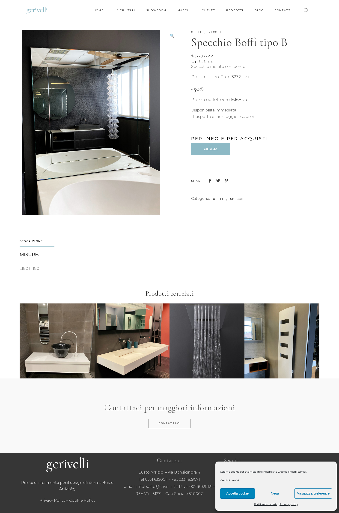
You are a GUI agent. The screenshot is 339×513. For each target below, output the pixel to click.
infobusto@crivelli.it (155, 486)
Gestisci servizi (229, 480)
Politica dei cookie (265, 504)
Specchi (214, 32)
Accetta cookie (237, 493)
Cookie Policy (82, 500)
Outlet (197, 32)
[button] (172, 35)
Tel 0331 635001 (153, 479)
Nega (275, 493)
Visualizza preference (313, 493)
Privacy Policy (52, 500)
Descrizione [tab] (31, 241)
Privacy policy (289, 504)
